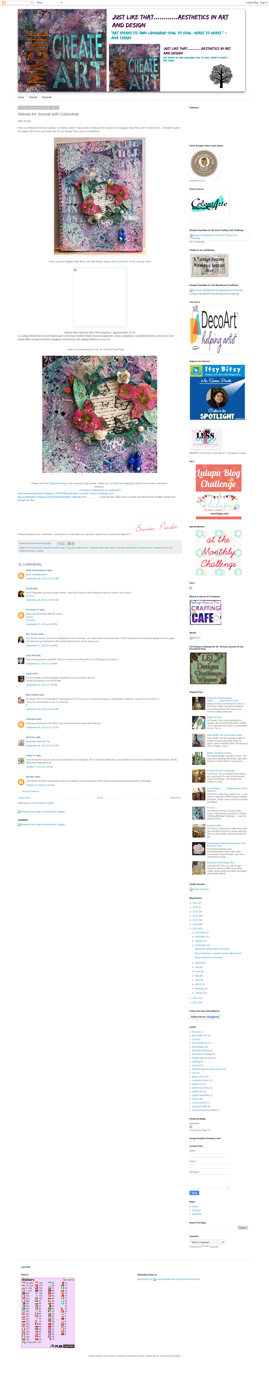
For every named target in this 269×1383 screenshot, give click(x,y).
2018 (195, 916)
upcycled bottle (199, 1106)
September (201, 945)
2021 (195, 903)
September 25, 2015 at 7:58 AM (41, 685)
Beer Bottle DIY (199, 1035)
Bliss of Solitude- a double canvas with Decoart (218, 953)
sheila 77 (30, 755)
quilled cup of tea (200, 1088)
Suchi (29, 588)
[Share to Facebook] (69, 543)
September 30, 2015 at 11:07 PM (42, 745)
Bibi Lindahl (32, 695)
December (200, 932)
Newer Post (24, 798)
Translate (213, 1247)
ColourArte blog (57, 483)
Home (21, 97)
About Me (47, 97)
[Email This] (59, 543)
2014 (195, 998)
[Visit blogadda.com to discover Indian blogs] (177, 1279)
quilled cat (197, 1084)
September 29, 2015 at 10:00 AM (42, 709)
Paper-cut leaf (214, 717)
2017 (195, 920)
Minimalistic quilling (202, 1054)
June (198, 971)
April (197, 980)
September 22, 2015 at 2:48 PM (41, 663)
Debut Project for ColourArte (209, 957)
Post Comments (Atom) (42, 803)
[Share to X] (66, 543)
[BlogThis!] (62, 543)
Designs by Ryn (160, 548)
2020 (195, 907)
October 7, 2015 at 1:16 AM (39, 767)
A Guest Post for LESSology (221, 770)
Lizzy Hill (30, 655)
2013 (195, 1002)
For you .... (212, 807)
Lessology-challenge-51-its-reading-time (100, 490)
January (199, 993)
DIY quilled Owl (200, 1043)
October (199, 941)
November (200, 936)
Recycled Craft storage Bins (221, 862)
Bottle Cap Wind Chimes (219, 753)
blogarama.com (145, 1279)
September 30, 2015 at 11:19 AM (42, 727)
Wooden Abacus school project (207, 1069)
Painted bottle (214, 825)
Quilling (196, 1061)
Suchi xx (30, 596)
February (200, 988)
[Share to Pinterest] (73, 543)
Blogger (176, 1356)
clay (194, 1073)
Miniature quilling (200, 1050)
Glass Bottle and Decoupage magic (224, 735)
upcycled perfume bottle (204, 1110)
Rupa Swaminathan (36, 570)
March (198, 984)
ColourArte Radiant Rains (77, 548)
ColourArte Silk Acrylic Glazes (102, 548)
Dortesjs (30, 737)
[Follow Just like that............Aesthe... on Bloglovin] (205, 1018)
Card (194, 1039)
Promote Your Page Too (199, 1130)
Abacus (196, 1032)
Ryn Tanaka (32, 634)
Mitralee (30, 776)
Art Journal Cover (34, 548)
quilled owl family (200, 1095)
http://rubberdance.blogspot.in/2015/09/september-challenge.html (52, 497)
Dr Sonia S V (32, 609)
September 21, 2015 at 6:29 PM (41, 624)
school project (199, 1102)
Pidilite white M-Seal (202, 1058)
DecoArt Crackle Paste (127, 548)
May (197, 976)
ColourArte (123, 261)
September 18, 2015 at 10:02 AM (42, 578)
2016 (195, 924)
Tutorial (196, 1065)
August (199, 963)
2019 (195, 911)
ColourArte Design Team (53, 548)
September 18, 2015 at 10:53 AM (42, 600)
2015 (195, 928)
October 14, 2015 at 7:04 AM (40, 785)
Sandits (40, 551)
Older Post (175, 798)
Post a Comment (30, 791)
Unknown (31, 719)
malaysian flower (200, 1080)
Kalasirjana (194, 1123)
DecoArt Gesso (145, 548)
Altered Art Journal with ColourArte (212, 949)
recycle (195, 1099)
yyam (29, 673)
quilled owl (197, 1091)
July (197, 967)
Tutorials (33, 97)
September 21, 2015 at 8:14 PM (41, 645)
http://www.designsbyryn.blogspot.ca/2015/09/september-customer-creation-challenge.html (65, 493)
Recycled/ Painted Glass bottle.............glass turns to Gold (222, 699)
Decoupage (198, 1047)
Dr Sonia (30, 620)
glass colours (198, 1076)
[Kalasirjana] (190, 1127)
